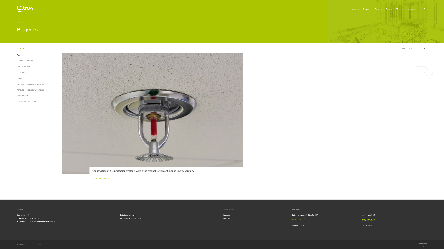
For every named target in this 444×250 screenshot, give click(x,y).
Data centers (22, 72)
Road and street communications (30, 90)
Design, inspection (24, 215)
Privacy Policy (366, 225)
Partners (378, 9)
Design (19, 78)
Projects (366, 9)
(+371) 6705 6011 (369, 215)
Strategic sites (23, 96)
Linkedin (226, 218)
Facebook (227, 215)
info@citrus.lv (368, 219)
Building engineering (25, 61)
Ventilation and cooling (26, 102)
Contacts (411, 9)
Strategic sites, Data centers (28, 218)
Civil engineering (23, 66)
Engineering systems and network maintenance (36, 221)
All (18, 55)
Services (355, 9)
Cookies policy (298, 225)
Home (19, 22)
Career (389, 9)
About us (400, 9)
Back (21, 49)
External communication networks (31, 84)
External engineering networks (132, 218)
